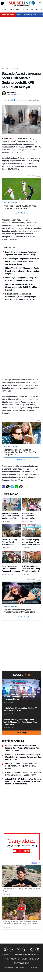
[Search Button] (40, 3)
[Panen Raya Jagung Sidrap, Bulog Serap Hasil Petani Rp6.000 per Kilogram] (31, 530)
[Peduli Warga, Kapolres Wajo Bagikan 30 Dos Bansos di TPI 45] (31, 504)
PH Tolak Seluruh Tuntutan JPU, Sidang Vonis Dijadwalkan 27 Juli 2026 (31, 568)
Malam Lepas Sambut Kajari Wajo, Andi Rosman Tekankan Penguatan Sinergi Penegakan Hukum (19, 696)
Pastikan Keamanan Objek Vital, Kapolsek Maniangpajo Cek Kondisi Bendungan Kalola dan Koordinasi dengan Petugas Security (11, 515)
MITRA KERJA (34, 959)
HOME (4, 10)
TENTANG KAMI (8, 955)
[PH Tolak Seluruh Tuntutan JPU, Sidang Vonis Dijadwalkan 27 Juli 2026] (31, 557)
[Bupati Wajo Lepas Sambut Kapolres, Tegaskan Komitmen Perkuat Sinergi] (11, 557)
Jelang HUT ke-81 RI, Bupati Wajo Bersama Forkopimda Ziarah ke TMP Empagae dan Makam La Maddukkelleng (23, 781)
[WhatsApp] (16, 486)
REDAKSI (18, 955)
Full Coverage (22, 733)
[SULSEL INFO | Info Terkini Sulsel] (21, 3)
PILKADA (34, 10)
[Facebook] (3, 486)
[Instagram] (5, 949)
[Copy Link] (21, 486)
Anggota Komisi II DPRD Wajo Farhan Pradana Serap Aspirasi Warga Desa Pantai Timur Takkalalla (23, 748)
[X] (8, 486)
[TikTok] (24, 949)
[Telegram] (12, 486)
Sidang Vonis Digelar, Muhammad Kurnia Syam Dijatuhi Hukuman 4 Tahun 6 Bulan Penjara (22, 271)
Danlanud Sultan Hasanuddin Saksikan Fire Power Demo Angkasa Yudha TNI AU (23, 773)
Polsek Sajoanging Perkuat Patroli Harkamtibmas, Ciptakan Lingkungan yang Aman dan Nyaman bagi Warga (20, 297)
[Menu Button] (3, 3)
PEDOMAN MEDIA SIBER (32, 955)
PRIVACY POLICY (10, 959)
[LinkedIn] (37, 949)
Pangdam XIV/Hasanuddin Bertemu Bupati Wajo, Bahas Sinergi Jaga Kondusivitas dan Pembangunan (23, 756)
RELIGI (25, 10)
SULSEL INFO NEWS (31, 967)
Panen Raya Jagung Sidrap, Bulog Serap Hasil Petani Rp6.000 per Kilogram (22, 279)
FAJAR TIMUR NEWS (21, 963)
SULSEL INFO (14, 10)
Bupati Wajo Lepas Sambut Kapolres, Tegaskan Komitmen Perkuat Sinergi (20, 253)
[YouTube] (11, 949)
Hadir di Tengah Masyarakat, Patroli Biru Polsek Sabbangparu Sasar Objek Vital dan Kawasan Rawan (22, 261)
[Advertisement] (21, 42)
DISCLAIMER (22, 959)
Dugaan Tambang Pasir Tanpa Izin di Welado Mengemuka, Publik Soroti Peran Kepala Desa (22, 287)
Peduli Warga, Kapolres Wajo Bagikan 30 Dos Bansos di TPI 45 (29, 515)
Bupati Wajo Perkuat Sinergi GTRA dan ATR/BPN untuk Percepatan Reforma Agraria (21, 765)
